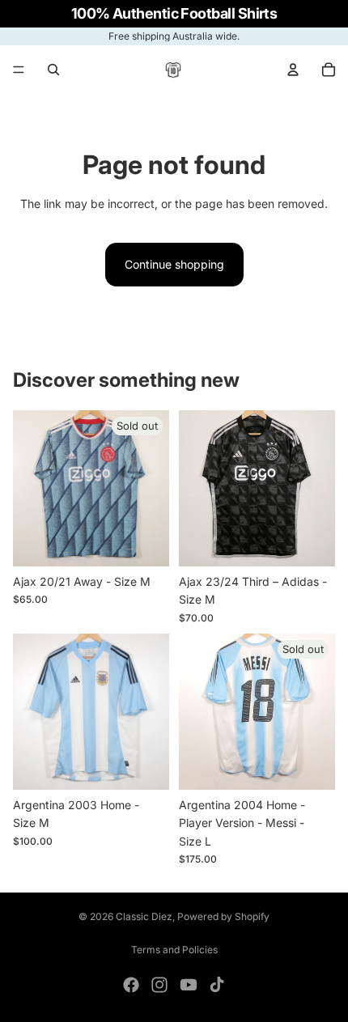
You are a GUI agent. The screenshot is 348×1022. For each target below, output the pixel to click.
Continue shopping (174, 264)
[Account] (293, 69)
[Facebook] (131, 984)
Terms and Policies (174, 950)
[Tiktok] (217, 984)
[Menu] (18, 69)
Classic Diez (144, 916)
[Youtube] (188, 984)
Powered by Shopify (223, 916)
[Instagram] (159, 984)
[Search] (53, 69)
